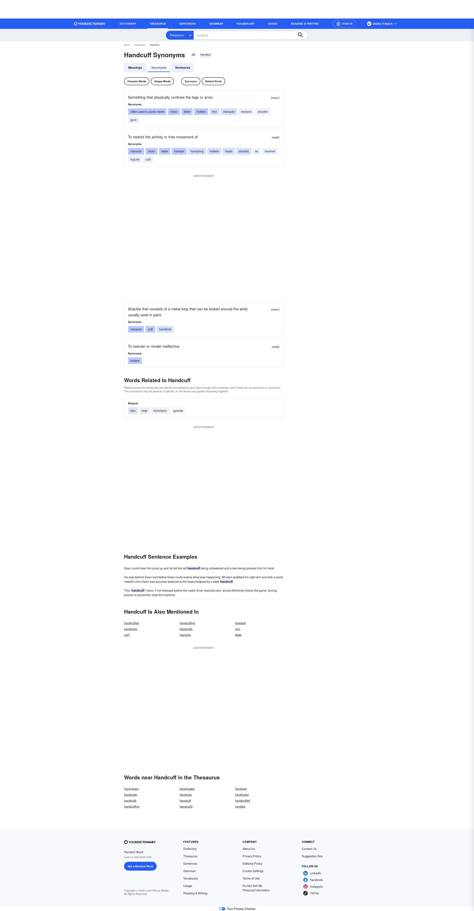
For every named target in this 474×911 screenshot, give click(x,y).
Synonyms (158, 67)
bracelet (240, 623)
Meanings (135, 67)
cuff (148, 159)
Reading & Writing (195, 893)
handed (240, 806)
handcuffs (186, 629)
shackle (263, 111)
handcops (130, 629)
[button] (344, 24)
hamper (179, 151)
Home (127, 44)
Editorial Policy (252, 863)
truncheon (160, 410)
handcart (241, 789)
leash (228, 151)
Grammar (189, 871)
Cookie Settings (253, 871)
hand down (131, 789)
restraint (246, 111)
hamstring (197, 151)
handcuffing (187, 623)
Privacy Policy (252, 856)
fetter (187, 111)
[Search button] (302, 35)
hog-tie (134, 159)
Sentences (182, 67)
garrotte (178, 410)
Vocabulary (190, 878)
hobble (201, 111)
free (132, 410)
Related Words (213, 81)
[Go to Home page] (90, 23)
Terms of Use (251, 878)
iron (214, 111)
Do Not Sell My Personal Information (256, 888)
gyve (133, 120)
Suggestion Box (312, 856)
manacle (229, 111)
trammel (270, 151)
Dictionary (190, 849)
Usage (187, 886)
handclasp (242, 794)
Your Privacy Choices (241, 909)
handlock (165, 329)
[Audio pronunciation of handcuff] (193, 55)
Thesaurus (177, 35)
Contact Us (309, 849)
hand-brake (187, 789)
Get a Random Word (140, 866)
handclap (186, 794)
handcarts (130, 794)
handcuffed (131, 623)
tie (256, 151)
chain (174, 111)
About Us (249, 849)
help (144, 410)
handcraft (130, 800)
